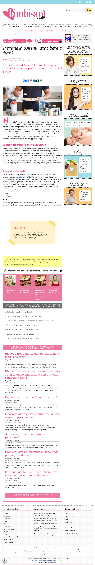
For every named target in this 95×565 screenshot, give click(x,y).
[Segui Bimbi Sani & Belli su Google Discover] (32, 41)
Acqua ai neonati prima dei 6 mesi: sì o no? (47, 523)
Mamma (68, 27)
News (5, 2)
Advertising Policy (9, 539)
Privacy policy (8, 524)
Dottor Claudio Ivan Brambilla (14, 422)
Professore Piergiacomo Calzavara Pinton (17, 460)
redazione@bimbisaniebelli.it (43, 560)
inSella (66, 519)
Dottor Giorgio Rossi (11, 383)
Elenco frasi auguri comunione (22, 325)
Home (5, 35)
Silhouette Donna (69, 528)
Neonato (38, 27)
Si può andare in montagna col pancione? (26, 435)
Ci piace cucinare (69, 531)
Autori (6, 532)
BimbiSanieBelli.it (24, 14)
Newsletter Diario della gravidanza (15, 537)
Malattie (58, 27)
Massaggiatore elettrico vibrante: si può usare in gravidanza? (32, 415)
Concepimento (13, 27)
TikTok (87, 2)
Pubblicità (7, 518)
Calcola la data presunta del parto (23, 338)
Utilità (86, 27)
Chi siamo (7, 516)
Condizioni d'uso (9, 526)
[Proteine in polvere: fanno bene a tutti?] (32, 101)
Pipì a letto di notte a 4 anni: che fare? (31, 397)
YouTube (90, 2)
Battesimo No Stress (64, 31)
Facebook (84, 2)
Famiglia (77, 27)
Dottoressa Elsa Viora (12, 480)
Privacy (6, 521)
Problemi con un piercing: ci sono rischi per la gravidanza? (32, 453)
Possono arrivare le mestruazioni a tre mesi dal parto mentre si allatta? (31, 473)
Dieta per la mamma (21, 35)
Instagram (80, 2)
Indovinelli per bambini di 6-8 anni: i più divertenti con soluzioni (46, 514)
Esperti (6, 534)
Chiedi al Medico (30, 31)
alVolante (67, 513)
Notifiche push (8, 542)
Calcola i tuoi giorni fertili (20, 312)
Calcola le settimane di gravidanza (24, 316)
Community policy (9, 529)
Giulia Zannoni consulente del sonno (16, 362)
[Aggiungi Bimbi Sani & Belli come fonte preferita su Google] (32, 270)
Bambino (48, 27)
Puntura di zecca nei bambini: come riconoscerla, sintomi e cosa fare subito (46, 535)
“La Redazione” (18, 58)
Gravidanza (27, 27)
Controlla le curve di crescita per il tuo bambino (31, 321)
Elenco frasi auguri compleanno (22, 329)
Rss (76, 2)
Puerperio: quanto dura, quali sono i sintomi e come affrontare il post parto (46, 519)
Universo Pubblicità (70, 533)
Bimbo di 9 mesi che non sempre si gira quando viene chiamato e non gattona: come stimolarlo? (32, 375)
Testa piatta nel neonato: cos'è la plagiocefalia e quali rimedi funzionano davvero (46, 529)
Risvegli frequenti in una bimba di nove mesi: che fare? (32, 355)
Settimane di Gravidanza (46, 31)
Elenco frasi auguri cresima (20, 334)
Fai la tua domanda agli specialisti (33, 495)
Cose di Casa (68, 525)
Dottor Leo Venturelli (12, 402)
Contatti (6, 513)
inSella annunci (68, 522)
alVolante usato (69, 516)
